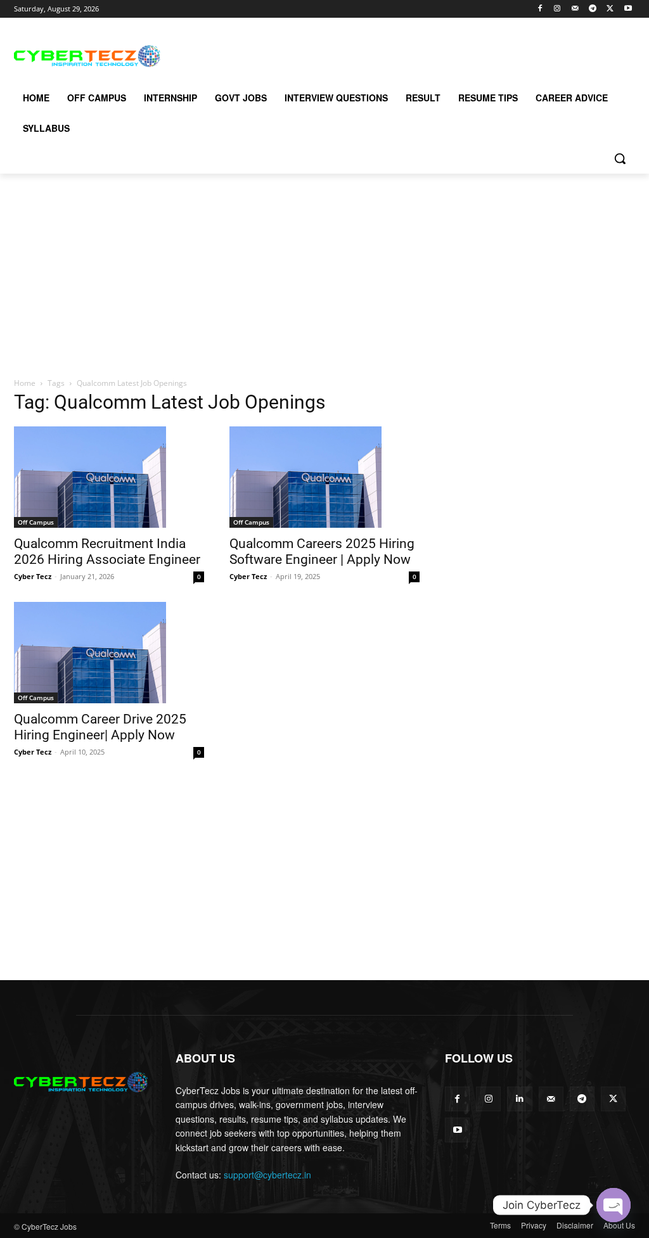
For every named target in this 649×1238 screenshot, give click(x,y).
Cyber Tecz (32, 576)
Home (24, 383)
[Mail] (575, 9)
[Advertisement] (311, 54)
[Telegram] (593, 9)
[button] (620, 158)
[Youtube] (627, 9)
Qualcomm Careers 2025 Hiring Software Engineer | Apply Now (321, 551)
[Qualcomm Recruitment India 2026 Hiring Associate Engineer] (109, 477)
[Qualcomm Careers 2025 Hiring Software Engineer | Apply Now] (324, 477)
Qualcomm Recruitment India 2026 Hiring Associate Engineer (107, 551)
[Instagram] (557, 9)
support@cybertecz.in (267, 1174)
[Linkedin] (519, 1099)
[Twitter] (610, 9)
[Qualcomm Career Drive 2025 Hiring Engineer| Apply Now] (109, 652)
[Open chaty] (613, 1205)
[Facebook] (539, 9)
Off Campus (36, 522)
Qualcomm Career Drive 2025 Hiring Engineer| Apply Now (100, 727)
